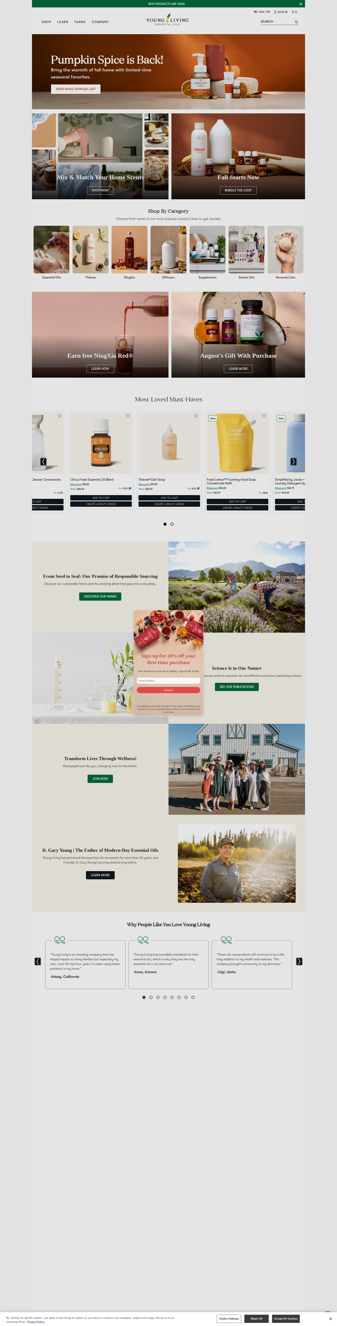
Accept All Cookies (285, 1318)
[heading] (168, 659)
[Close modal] (199, 614)
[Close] (330, 1318)
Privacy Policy (35, 1321)
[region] (168, 1319)
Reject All (257, 1318)
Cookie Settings (229, 1318)
